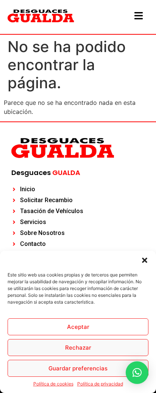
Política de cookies (53, 384)
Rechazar (78, 347)
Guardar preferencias (78, 368)
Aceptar (78, 326)
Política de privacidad (100, 384)
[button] (144, 260)
